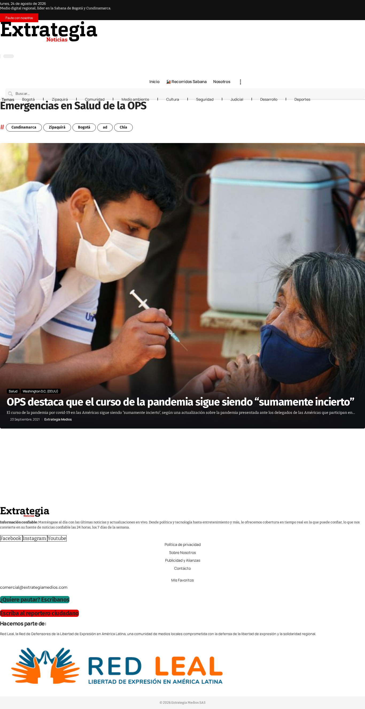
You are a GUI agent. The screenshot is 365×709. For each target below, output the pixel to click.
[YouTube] (217, 46)
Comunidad (94, 99)
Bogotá (28, 99)
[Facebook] (211, 46)
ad (105, 127)
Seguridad (204, 99)
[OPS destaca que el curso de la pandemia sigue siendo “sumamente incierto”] (182, 285)
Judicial (237, 99)
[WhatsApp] (238, 46)
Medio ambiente (135, 99)
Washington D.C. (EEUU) (40, 391)
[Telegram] (233, 46)
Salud (13, 391)
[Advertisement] (160, 468)
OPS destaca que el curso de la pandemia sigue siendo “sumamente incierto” (180, 402)
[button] (240, 82)
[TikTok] (227, 46)
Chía (123, 127)
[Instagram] (222, 46)
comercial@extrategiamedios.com (33, 587)
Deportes (302, 99)
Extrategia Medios (58, 419)
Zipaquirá (60, 99)
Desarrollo (268, 99)
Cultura (172, 99)
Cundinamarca (23, 127)
